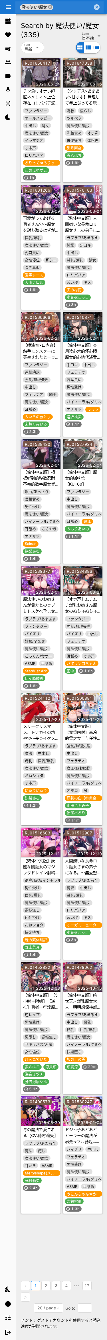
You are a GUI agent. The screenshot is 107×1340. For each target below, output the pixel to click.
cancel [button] (50, 7)
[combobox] (73, 7)
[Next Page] (25, 1297)
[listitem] (8, 21)
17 (87, 1285)
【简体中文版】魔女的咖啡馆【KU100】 (81, 478)
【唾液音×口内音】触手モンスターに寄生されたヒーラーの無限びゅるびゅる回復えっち (40, 357)
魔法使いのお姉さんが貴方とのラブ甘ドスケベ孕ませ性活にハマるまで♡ (39, 611)
